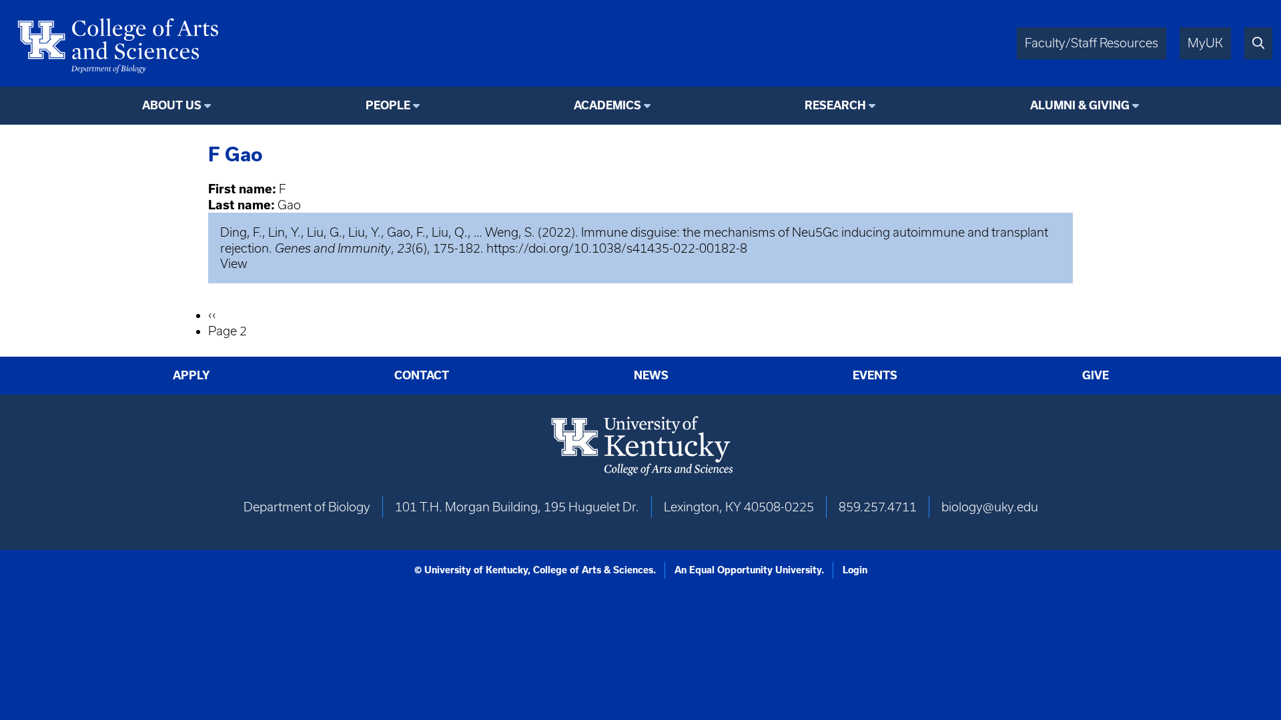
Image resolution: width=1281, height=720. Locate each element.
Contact (421, 375)
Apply (191, 375)
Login (855, 570)
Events (875, 375)
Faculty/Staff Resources (1091, 43)
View (234, 264)
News (651, 375)
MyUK (1205, 43)
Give (1095, 375)
